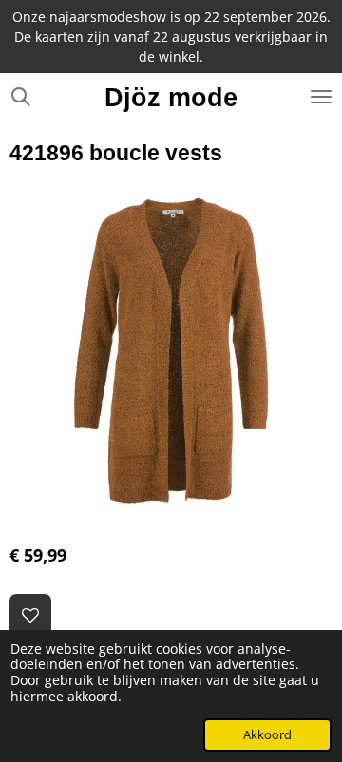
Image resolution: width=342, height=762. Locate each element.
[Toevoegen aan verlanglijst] (30, 615)
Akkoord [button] (267, 735)
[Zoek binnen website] (21, 97)
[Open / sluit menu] (321, 97)
